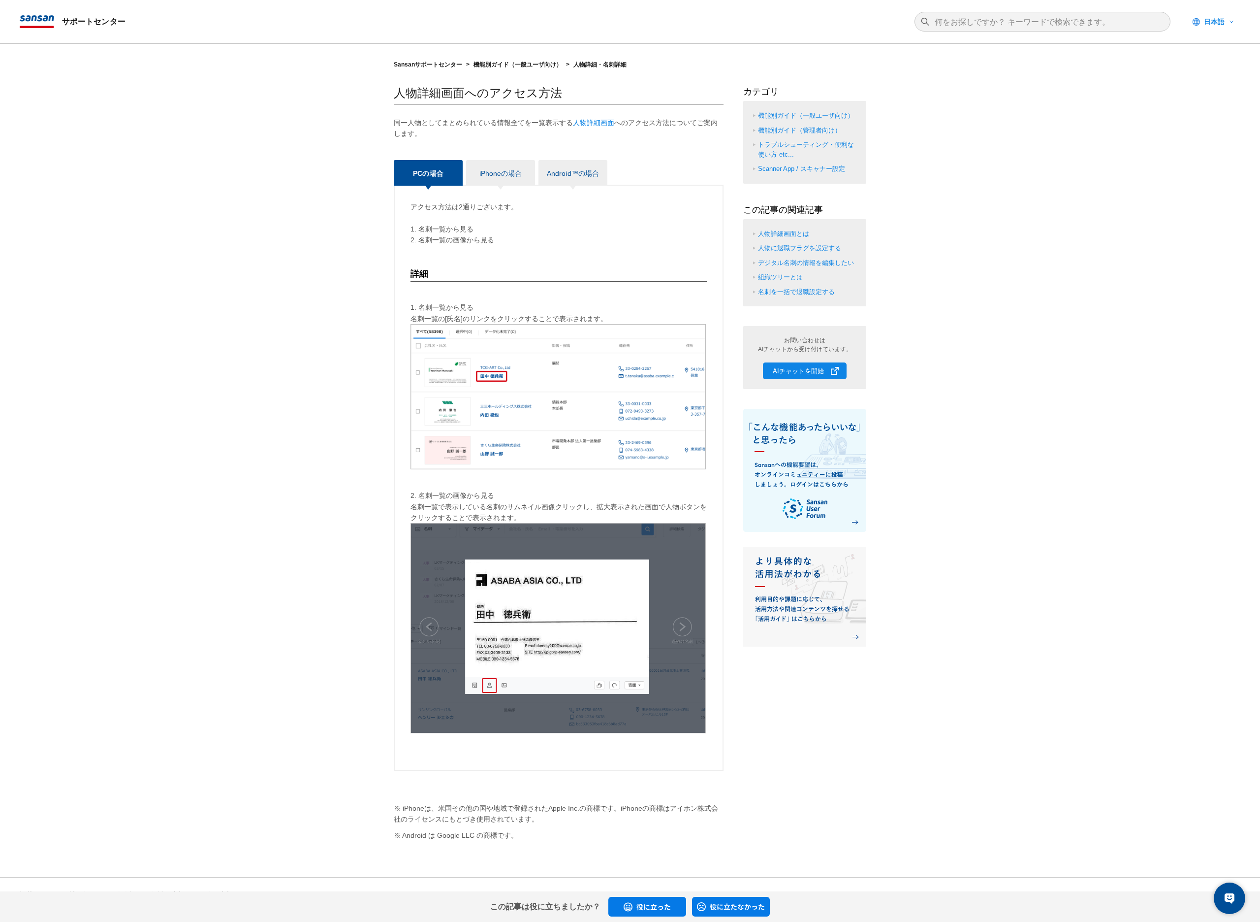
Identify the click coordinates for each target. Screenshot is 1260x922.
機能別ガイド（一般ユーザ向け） (517, 64)
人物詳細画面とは (783, 233)
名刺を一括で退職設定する (796, 292)
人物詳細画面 (593, 123)
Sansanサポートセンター (428, 64)
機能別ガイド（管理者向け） (799, 130)
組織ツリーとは (780, 277)
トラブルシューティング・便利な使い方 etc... (806, 149)
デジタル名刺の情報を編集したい (806, 262)
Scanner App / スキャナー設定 (801, 168)
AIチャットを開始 (798, 371)
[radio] (647, 907)
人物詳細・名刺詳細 (600, 64)
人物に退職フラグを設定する (799, 248)
